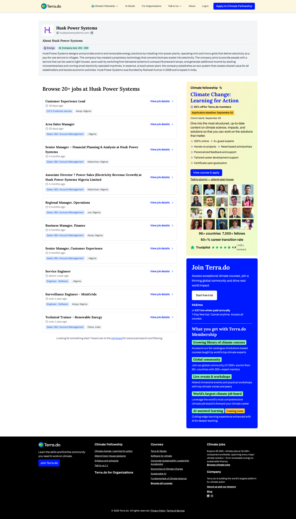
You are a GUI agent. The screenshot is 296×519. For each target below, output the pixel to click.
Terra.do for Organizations (114, 472)
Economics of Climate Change (167, 469)
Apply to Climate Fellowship (234, 6)
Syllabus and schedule (107, 460)
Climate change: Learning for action (114, 451)
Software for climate (161, 456)
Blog (209, 491)
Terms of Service (176, 510)
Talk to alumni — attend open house (212, 179)
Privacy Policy (158, 510)
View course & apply (206, 172)
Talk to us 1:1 (101, 465)
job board (117, 338)
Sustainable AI (158, 473)
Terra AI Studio (159, 451)
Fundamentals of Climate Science (169, 478)
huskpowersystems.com (74, 32)
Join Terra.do (49, 463)
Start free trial (204, 295)
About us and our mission (221, 486)
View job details (160, 101)
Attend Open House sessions (110, 456)
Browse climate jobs (218, 465)
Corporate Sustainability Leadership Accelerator (170, 462)
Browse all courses (161, 483)
